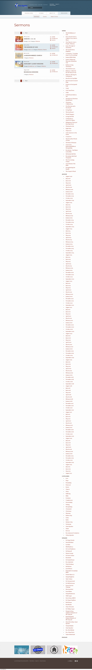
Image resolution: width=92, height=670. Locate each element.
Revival (68, 531)
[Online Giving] (21, 650)
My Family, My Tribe (71, 154)
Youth (67, 528)
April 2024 (68, 237)
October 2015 (69, 460)
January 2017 (69, 427)
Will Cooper (69, 596)
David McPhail (69, 542)
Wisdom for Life (70, 126)
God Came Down (70, 90)
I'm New (41, 13)
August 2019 (69, 360)
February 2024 (69, 242)
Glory (67, 491)
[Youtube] (75, 661)
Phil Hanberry (69, 547)
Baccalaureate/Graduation (72, 533)
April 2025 (68, 211)
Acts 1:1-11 (30, 49)
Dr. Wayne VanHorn (71, 600)
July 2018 (68, 388)
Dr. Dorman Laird (70, 581)
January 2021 (69, 323)
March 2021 (69, 318)
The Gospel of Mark (71, 171)
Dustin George (69, 553)
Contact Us (57, 4)
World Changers (70, 114)
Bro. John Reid (69, 562)
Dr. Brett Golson (70, 555)
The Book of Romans (71, 142)
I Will (67, 92)
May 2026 (68, 183)
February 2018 (69, 399)
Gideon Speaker (70, 535)
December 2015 (69, 456)
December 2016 (69, 429)
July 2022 (68, 283)
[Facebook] (77, 661)
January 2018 (69, 401)
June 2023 (68, 259)
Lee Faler (68, 544)
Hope (67, 480)
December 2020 (70, 325)
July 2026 (68, 178)
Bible (67, 496)
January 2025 (69, 218)
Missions (37, 41)
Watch (53, 40)
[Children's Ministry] (70, 650)
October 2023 (69, 250)
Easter (67, 487)
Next (26, 33)
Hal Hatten (68, 566)
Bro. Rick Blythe (70, 630)
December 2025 (70, 194)
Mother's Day (69, 522)
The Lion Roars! (70, 112)
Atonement (69, 509)
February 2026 (69, 189)
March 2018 (69, 397)
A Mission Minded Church (33, 55)
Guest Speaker (69, 526)
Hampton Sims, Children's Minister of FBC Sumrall (71, 612)
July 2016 (68, 440)
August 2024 (69, 229)
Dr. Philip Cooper (70, 609)
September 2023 (70, 253)
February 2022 (69, 294)
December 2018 (69, 377)
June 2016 (68, 443)
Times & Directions (52, 5)
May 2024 (68, 235)
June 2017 (68, 416)
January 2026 (69, 192)
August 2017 (69, 412)
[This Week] (37, 650)
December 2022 (70, 272)
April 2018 (68, 395)
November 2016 (70, 432)
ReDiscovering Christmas (69, 65)
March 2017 (69, 423)
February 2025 (69, 216)
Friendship (68, 483)
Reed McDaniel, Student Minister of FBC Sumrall (71, 618)
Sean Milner (69, 591)
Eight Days (68, 128)
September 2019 (70, 357)
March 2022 (69, 292)
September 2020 (70, 331)
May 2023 (68, 261)
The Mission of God (31, 47)
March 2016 (69, 449)
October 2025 (69, 198)
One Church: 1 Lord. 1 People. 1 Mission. (71, 43)
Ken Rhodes (69, 604)
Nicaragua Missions (31, 72)
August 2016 (69, 438)
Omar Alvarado (70, 607)
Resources (64, 13)
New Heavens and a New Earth (70, 107)
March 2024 (69, 240)
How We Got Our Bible (71, 78)
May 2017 (68, 419)
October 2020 (69, 329)
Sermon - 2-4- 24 (29, 39)
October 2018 (69, 381)
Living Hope (69, 110)
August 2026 (69, 176)
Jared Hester (69, 568)
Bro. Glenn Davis (70, 632)
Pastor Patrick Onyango (69, 586)
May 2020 (68, 340)
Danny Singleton (70, 577)
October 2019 (69, 355)
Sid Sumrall (69, 551)
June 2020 (68, 338)
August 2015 (69, 464)
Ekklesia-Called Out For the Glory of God (71, 71)
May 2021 (68, 314)
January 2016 (69, 453)
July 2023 (68, 257)
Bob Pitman (69, 602)
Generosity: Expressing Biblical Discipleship (71, 146)
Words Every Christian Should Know (72, 99)
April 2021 (68, 316)
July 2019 (68, 362)
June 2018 (68, 390)
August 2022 (69, 281)
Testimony (68, 524)
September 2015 (70, 462)
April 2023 (68, 264)
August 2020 (69, 333)
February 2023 (69, 268)
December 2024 (70, 220)
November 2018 (70, 379)
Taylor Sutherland (70, 634)
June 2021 (68, 312)
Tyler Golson (69, 579)
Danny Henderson (70, 593)
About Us (52, 13)
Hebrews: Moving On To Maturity (71, 75)
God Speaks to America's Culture (70, 119)
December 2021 (69, 298)
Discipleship (69, 507)
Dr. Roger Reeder (70, 540)
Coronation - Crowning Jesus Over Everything (72, 54)
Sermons (36, 16)
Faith (67, 520)
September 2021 (70, 305)
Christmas (68, 511)
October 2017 (69, 408)
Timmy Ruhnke (69, 626)
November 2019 (70, 353)
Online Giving (29, 13)
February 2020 (69, 347)
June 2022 (68, 285)
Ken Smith (68, 558)
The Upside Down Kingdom (70, 50)
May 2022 (68, 288)
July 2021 (68, 309)
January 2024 (69, 244)
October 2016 (69, 434)
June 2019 (68, 364)
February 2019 (69, 373)
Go (29, 7)
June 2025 (68, 207)
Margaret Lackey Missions (33, 64)
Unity (67, 518)
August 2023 (69, 255)
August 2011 (69, 473)
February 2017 (69, 425)
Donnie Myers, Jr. (70, 574)
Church (45, 49)
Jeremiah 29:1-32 (32, 66)
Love (67, 478)
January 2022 (69, 296)
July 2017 (68, 414)
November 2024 (70, 222)
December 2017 (69, 403)
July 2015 (68, 467)
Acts (29, 41)
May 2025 (68, 209)
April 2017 (68, 421)
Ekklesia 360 (70, 661)
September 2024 (70, 226)
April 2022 (68, 290)
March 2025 (69, 213)
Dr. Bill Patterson (70, 583)
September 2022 (70, 279)
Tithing (68, 504)
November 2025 (70, 196)
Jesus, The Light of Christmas (70, 46)
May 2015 (68, 471)
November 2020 (70, 327)
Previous (17, 33)
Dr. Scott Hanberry (70, 549)
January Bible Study (71, 57)
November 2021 (70, 301)
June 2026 (68, 181)
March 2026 (69, 187)
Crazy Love (68, 136)
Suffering (68, 494)
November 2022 (70, 274)
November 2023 (70, 248)
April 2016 (68, 447)
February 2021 (69, 320)
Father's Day (69, 515)
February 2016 (69, 451)
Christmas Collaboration (69, 103)
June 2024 (68, 233)
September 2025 (70, 200)
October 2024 (69, 224)
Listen (53, 37)
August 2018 (69, 386)
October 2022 (69, 277)
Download (55, 38)
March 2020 (69, 344)
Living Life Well (70, 116)
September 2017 (70, 410)
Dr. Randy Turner (70, 560)
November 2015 (70, 458)
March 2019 (69, 371)
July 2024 (68, 231)
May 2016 (68, 445)
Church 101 (68, 130)
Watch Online (52, 4)
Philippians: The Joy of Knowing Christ (71, 123)
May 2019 (68, 366)
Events (45, 16)
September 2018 (70, 384)
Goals (67, 88)
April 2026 (68, 185)
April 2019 (68, 368)
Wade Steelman (70, 564)
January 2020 (69, 349)
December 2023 (70, 246)
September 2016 (70, 436)
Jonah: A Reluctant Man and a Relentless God (71, 61)
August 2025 (69, 202)
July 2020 (68, 336)
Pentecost (68, 485)
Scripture (68, 498)
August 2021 (69, 307)
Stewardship (69, 502)
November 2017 (70, 405)
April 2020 (68, 342)
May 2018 (68, 392)
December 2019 (69, 351)
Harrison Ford (69, 589)
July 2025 (68, 205)
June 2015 (68, 469)
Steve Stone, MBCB (70, 598)
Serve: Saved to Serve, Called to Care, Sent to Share (71, 38)
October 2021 (69, 303)
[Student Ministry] (54, 650)
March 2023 (69, 266)
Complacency (69, 500)
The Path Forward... (71, 69)
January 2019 (69, 375)
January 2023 (69, 270)
